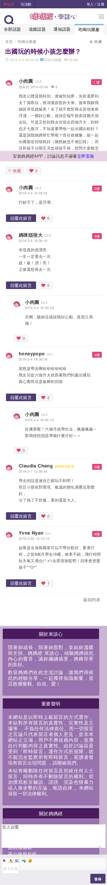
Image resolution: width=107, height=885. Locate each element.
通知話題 (62, 29)
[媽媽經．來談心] (53, 19)
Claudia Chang (36, 465)
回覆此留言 (21, 218)
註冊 (100, 4)
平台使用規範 (22, 853)
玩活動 (26, 4)
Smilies (30, 860)
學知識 (8, 4)
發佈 (97, 878)
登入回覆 (10, 827)
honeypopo (32, 353)
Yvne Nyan (31, 532)
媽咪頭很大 (31, 235)
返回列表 (91, 599)
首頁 (9, 41)
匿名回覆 (11, 868)
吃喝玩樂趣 (89, 29)
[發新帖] (16, 600)
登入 (90, 4)
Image (17, 860)
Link (23, 860)
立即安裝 (85, 156)
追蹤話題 (37, 29)
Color (10, 860)
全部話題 (12, 29)
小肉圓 (26, 81)
